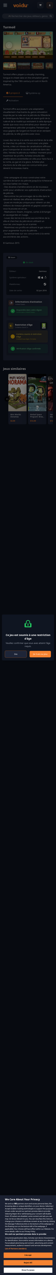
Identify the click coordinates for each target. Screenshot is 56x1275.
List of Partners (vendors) (15, 1248)
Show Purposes (28, 1270)
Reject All (28, 1262)
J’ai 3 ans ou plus (40, 654)
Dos (15, 654)
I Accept (28, 1255)
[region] (28, 1235)
